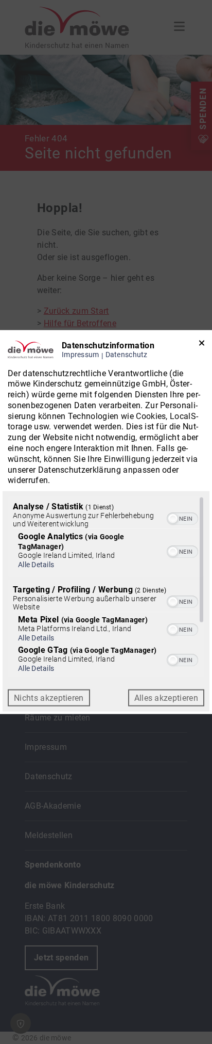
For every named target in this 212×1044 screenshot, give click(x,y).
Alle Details (36, 564)
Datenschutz (126, 354)
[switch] (182, 517)
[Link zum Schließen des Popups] (201, 345)
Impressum (80, 354)
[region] (106, 586)
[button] (173, 518)
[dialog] (106, 522)
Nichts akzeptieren (49, 698)
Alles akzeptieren (166, 698)
